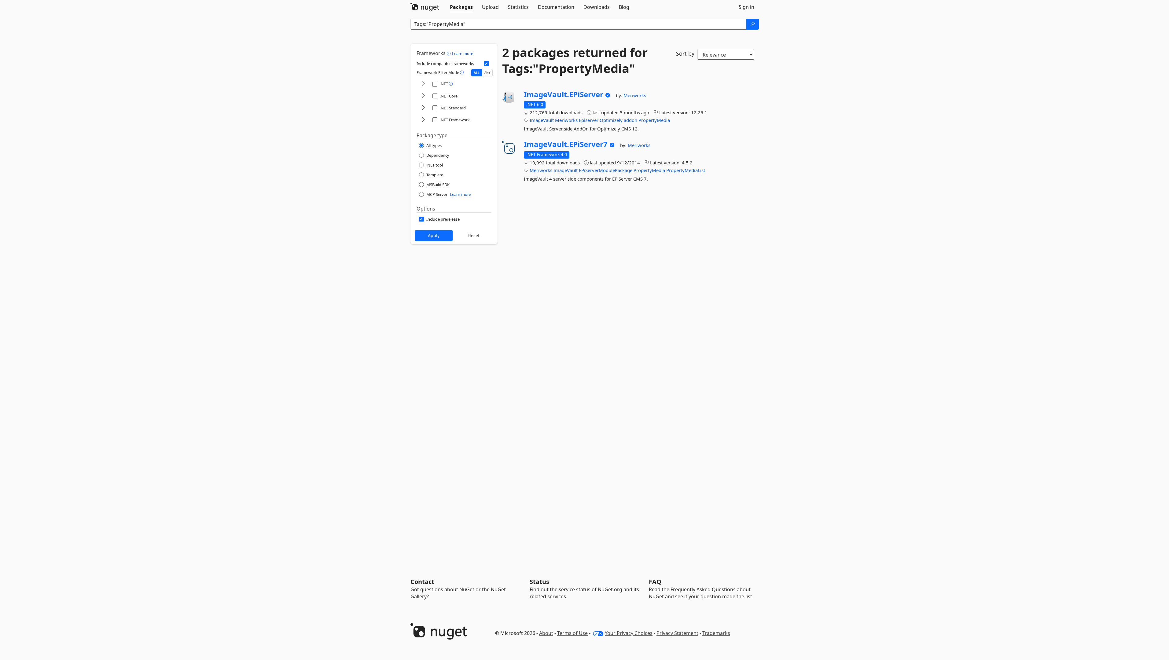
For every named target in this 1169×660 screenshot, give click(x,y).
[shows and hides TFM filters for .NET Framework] (423, 120)
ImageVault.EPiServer (563, 94)
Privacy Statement (677, 633)
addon (630, 120)
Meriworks (634, 95)
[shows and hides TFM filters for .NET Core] (423, 96)
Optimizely (611, 120)
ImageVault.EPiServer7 (566, 144)
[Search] (752, 24)
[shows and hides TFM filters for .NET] (423, 84)
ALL (477, 73)
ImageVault (542, 120)
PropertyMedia (654, 120)
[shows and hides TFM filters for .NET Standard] (423, 108)
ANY (487, 73)
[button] (449, 53)
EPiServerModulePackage (605, 170)
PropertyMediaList (685, 170)
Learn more (462, 53)
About (546, 633)
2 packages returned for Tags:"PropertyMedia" (575, 60)
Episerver (588, 120)
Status (539, 582)
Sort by (685, 53)
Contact (422, 582)
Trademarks (716, 633)
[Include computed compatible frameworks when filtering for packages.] (486, 63)
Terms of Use (572, 633)
